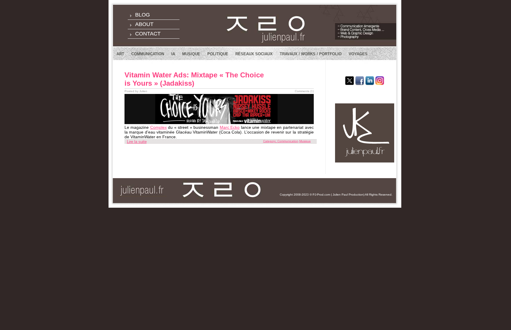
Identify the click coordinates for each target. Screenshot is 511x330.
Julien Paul (340, 194)
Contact (148, 34)
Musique (191, 54)
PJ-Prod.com (321, 194)
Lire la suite (137, 141)
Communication (147, 54)
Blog (142, 15)
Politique (217, 54)
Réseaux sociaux (254, 54)
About (144, 24)
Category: (270, 141)
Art (120, 54)
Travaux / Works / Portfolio (311, 54)
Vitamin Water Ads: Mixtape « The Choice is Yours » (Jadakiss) (194, 79)
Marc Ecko (230, 127)
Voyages (358, 54)
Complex (158, 127)
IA (173, 54)
